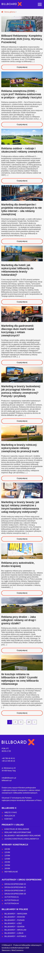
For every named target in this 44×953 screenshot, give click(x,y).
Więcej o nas (10, 812)
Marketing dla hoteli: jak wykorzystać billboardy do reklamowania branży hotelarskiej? (17, 270)
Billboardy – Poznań (14, 920)
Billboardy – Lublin (13, 933)
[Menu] (39, 4)
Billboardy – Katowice (15, 936)
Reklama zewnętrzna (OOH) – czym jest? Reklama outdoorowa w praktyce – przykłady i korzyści (21, 94)
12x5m (7, 855)
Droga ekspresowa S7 (15, 890)
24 (29, 722)
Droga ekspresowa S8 (15, 894)
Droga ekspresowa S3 (15, 884)
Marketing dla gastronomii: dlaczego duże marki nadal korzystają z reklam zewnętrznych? (17, 330)
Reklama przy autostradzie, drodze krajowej (17, 564)
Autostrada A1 (11, 897)
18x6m (7, 868)
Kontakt (8, 819)
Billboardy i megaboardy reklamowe (22, 836)
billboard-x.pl (7, 780)
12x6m (7, 859)
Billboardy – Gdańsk (14, 927)
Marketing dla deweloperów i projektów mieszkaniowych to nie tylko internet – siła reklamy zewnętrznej (21, 209)
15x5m (7, 865)
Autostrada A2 (11, 900)
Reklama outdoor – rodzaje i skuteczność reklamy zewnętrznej (22, 150)
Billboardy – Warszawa (15, 914)
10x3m (7, 849)
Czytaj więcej (27, 68)
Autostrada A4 (11, 903)
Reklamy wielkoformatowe (17, 832)
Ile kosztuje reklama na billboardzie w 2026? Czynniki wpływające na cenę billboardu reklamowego (20, 679)
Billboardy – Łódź (13, 923)
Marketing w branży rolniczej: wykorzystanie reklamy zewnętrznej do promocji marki (20, 448)
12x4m (7, 852)
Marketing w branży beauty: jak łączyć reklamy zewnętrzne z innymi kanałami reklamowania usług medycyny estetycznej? (20, 507)
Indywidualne (11, 872)
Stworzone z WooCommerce (12, 950)
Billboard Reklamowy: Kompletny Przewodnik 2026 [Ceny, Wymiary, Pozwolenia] (21, 39)
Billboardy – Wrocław (15, 930)
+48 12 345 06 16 (8, 761)
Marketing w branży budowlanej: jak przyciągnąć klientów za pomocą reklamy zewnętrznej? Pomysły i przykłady (21, 391)
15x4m (7, 862)
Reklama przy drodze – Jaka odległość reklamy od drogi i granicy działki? (18, 620)
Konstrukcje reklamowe (16, 829)
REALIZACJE (9, 816)
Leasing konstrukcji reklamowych (21, 839)
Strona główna (9, 12)
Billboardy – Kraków (14, 917)
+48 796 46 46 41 (8, 758)
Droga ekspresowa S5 (15, 887)
